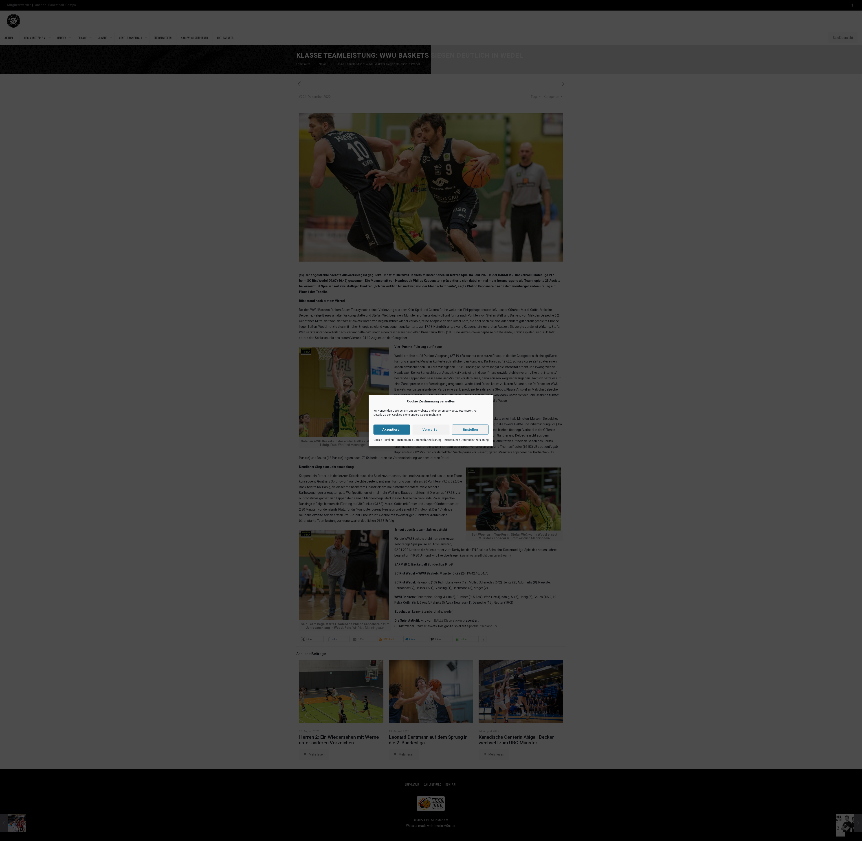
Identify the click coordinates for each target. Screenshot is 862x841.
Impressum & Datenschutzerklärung (419, 439)
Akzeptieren (392, 430)
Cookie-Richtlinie (384, 439)
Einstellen (470, 430)
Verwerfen (431, 430)
